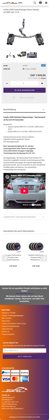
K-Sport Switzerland (8, 334)
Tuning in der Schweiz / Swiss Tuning (14, 323)
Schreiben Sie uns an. (25, 293)
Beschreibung (9, 109)
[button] (6, 83)
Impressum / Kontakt (8, 313)
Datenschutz (6, 321)
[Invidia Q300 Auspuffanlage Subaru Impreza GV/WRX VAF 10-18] (25, 33)
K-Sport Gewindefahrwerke (10, 326)
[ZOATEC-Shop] (11, 3)
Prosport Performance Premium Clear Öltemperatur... (36, 257)
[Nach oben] (42, 416)
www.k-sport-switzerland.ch (14, 408)
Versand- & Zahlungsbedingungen (12, 315)
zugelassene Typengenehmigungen (19, 217)
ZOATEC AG (5, 332)
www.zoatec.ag (10, 406)
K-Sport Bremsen (7, 329)
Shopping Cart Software (16, 417)
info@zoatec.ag (11, 404)
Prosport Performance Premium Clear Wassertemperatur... (13, 257)
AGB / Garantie (6, 318)
